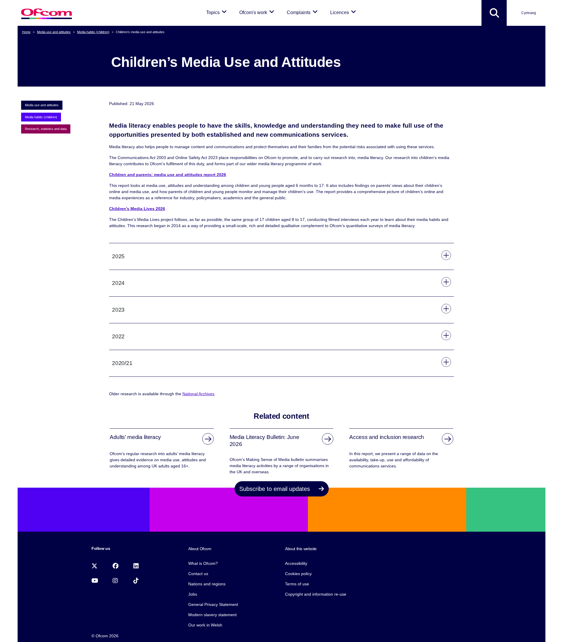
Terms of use (297, 584)
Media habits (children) (93, 32)
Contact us (198, 573)
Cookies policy (298, 573)
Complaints (303, 12)
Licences (344, 12)
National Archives (198, 393)
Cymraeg (528, 13)
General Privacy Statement (213, 604)
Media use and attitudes (54, 32)
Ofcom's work (257, 12)
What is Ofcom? (203, 563)
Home (26, 32)
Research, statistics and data (46, 129)
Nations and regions (206, 584)
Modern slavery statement (212, 614)
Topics (217, 12)
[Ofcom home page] (46, 13)
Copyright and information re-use (315, 594)
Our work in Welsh (205, 625)
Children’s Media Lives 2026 (137, 208)
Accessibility (296, 563)
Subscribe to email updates (275, 489)
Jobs (192, 594)
